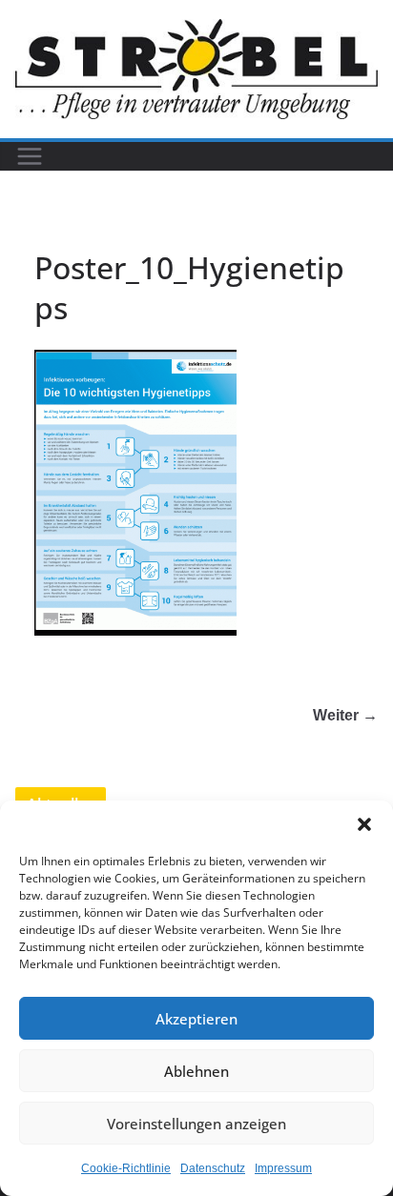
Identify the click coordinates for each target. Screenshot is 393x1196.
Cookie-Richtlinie (126, 1168)
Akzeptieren (196, 1018)
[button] (364, 824)
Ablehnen (196, 1071)
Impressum (283, 1168)
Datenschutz (212, 1168)
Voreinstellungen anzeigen (196, 1123)
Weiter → (345, 715)
